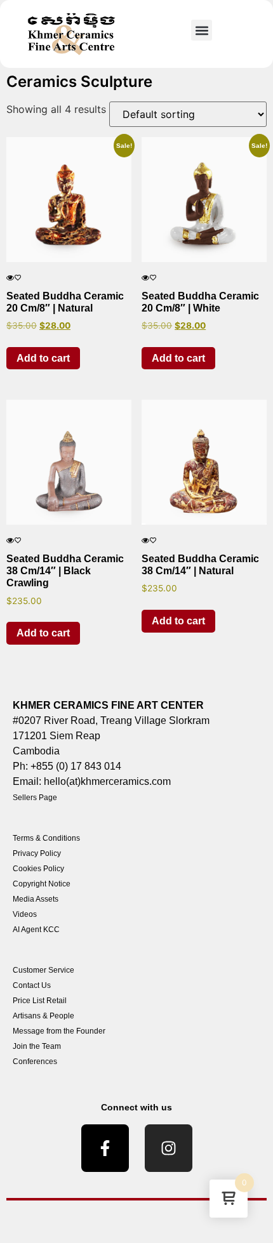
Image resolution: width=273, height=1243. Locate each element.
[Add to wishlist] (18, 278)
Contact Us (32, 985)
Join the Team (37, 1046)
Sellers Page (35, 797)
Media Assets (35, 899)
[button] (201, 30)
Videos (25, 914)
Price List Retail (40, 1000)
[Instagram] (168, 1148)
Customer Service (43, 970)
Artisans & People (43, 1015)
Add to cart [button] (43, 358)
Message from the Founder (59, 1031)
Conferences (35, 1061)
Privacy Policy (37, 853)
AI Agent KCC (36, 929)
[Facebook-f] (105, 1148)
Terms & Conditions (46, 838)
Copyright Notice (41, 883)
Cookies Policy (38, 868)
